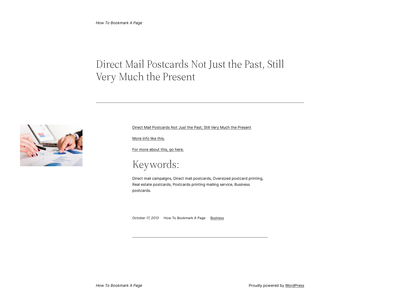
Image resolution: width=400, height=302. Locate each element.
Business (217, 218)
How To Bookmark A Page (119, 23)
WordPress (294, 285)
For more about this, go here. (158, 149)
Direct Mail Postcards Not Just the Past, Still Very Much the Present (191, 127)
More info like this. (148, 138)
